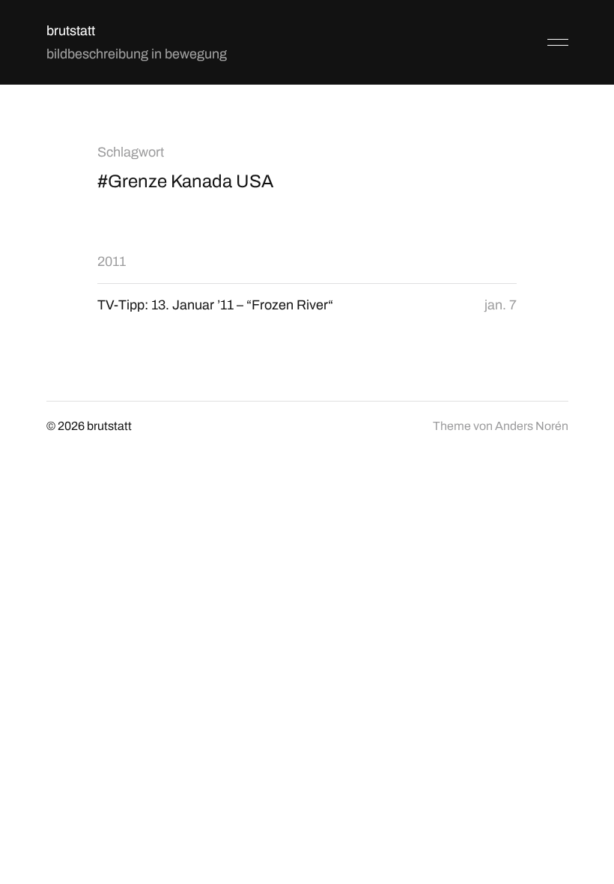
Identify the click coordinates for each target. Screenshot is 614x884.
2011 (111, 261)
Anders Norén (531, 426)
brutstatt (70, 30)
